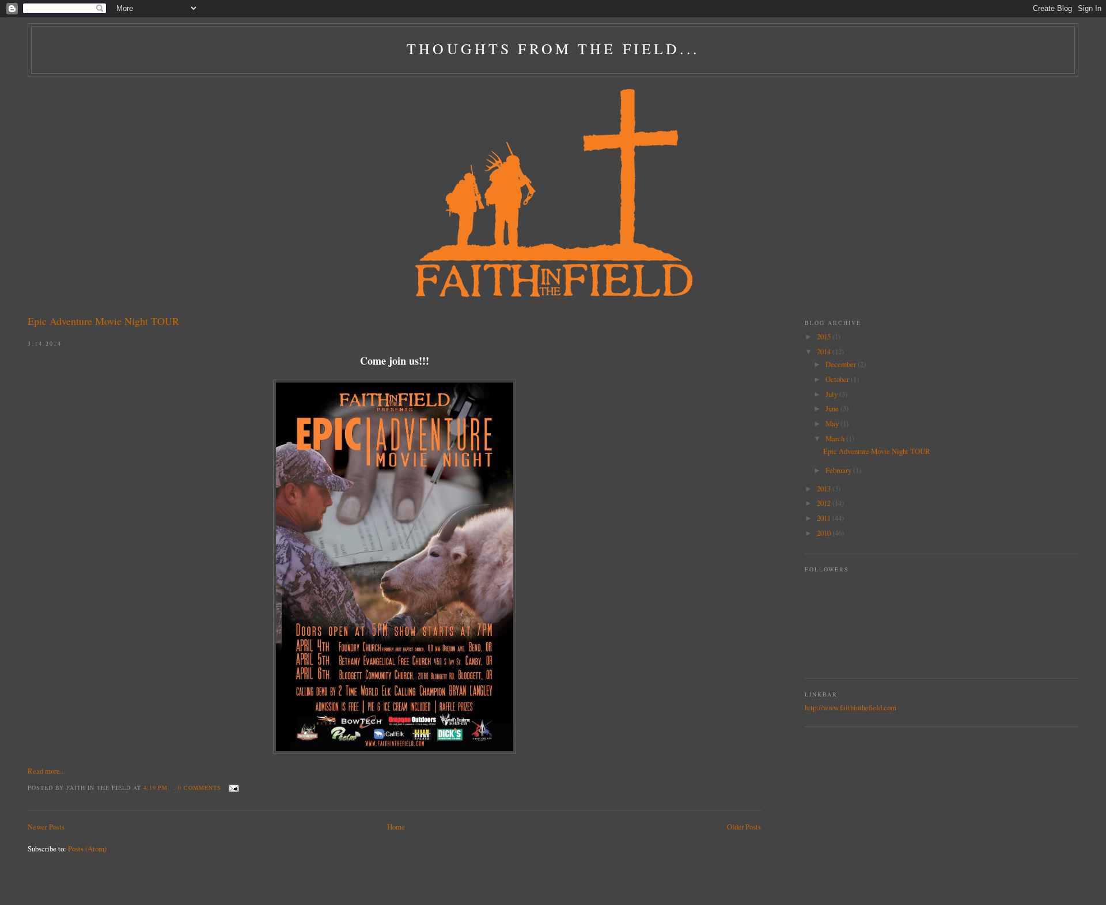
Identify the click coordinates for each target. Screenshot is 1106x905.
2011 (824, 518)
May (832, 423)
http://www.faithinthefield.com (850, 707)
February (839, 470)
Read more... (46, 771)
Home (396, 826)
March (835, 438)
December (841, 364)
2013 (824, 488)
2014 (824, 351)
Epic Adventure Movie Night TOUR (103, 321)
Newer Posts (46, 826)
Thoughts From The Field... (553, 48)
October (838, 379)
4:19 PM (155, 787)
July (832, 394)
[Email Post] (232, 787)
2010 (824, 533)
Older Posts (744, 826)
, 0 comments (197, 787)
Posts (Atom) (87, 848)
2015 (824, 336)
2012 (824, 503)
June (832, 408)
